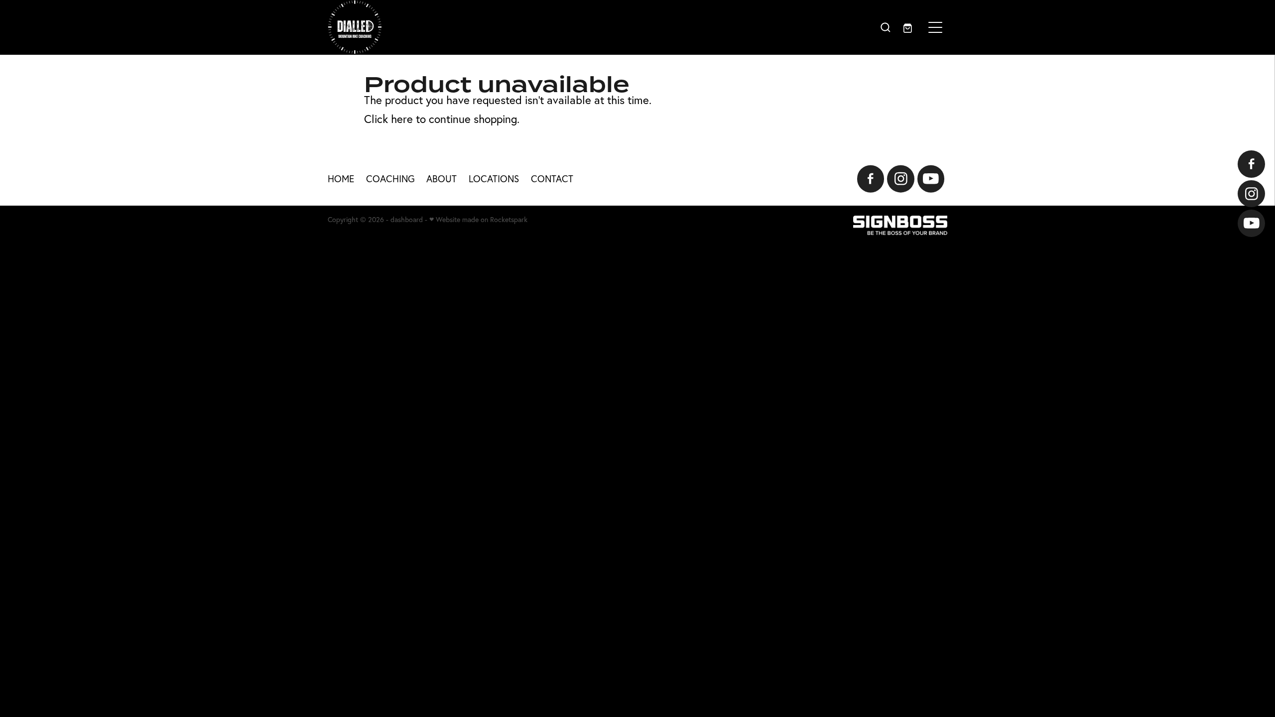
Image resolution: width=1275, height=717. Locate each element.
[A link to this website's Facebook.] (1251, 164)
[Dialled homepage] (560, 27)
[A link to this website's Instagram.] (1251, 194)
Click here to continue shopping (440, 119)
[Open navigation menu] (935, 27)
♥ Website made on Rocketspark (478, 219)
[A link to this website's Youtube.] (1251, 223)
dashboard (406, 219)
